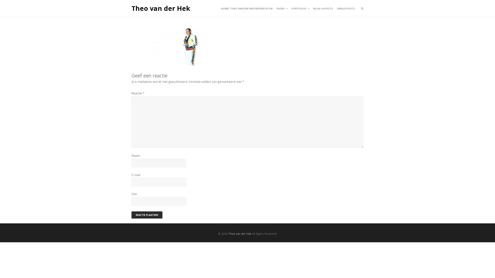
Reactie (137, 93)
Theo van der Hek (160, 8)
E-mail (135, 175)
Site (134, 194)
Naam (135, 155)
